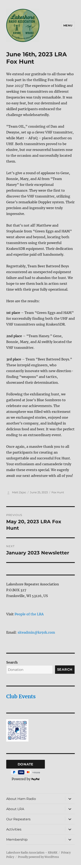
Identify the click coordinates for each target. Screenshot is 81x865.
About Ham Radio (21, 799)
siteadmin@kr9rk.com (36, 632)
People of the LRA (29, 614)
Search (12, 662)
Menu (67, 25)
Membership (17, 840)
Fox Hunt (58, 492)
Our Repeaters (18, 819)
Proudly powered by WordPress (38, 857)
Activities (13, 829)
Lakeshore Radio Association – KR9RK (31, 852)
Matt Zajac (19, 492)
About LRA (15, 809)
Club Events (21, 696)
